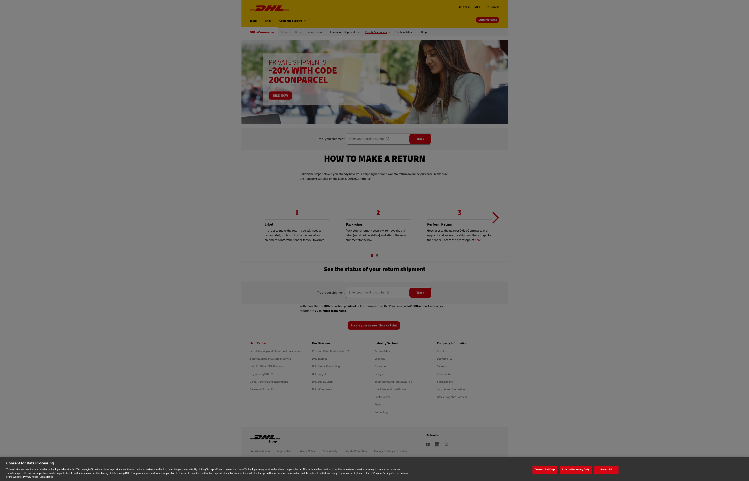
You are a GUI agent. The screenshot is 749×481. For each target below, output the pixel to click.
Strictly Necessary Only (575, 469)
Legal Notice (46, 476)
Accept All (606, 469)
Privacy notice (30, 476)
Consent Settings (545, 469)
